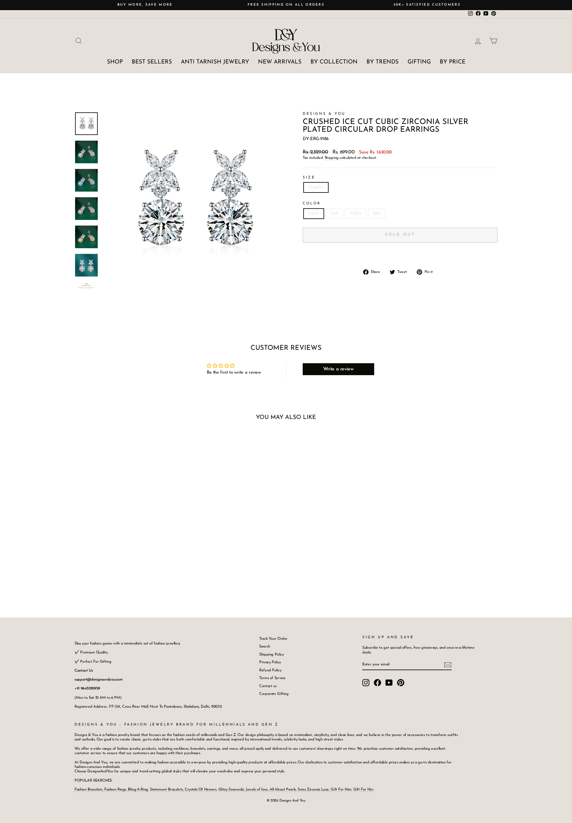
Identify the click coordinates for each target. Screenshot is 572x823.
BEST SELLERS (152, 62)
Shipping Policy (271, 654)
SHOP (115, 62)
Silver (313, 213)
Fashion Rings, (115, 789)
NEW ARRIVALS (279, 62)
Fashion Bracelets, (89, 789)
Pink (334, 213)
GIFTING (419, 62)
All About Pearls (283, 789)
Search (264, 646)
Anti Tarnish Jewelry (215, 62)
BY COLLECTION (334, 62)
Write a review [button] (338, 369)
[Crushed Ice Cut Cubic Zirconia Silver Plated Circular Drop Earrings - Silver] (113, 574)
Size (309, 177)
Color (312, 203)
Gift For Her (363, 789)
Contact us (267, 686)
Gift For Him (341, 789)
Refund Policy (270, 670)
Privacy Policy (270, 662)
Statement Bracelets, (167, 789)
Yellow (355, 213)
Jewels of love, (258, 789)
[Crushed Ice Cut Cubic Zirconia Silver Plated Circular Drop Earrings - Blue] (137, 574)
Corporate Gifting (274, 694)
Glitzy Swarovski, (231, 789)
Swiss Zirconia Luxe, (314, 789)
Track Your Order (273, 639)
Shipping (331, 158)
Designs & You (324, 114)
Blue (377, 213)
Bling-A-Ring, (138, 789)
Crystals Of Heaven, (200, 789)
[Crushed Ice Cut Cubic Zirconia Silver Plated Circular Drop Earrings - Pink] (121, 574)
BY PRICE (452, 62)
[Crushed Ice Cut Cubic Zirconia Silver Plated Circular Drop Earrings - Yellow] (129, 574)
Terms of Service (272, 678)
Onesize (316, 187)
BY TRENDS (382, 62)
